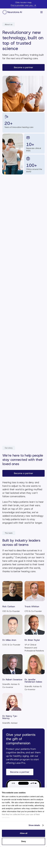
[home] (13, 12)
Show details (34, 825)
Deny (23, 841)
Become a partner (23, 67)
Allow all (23, 833)
